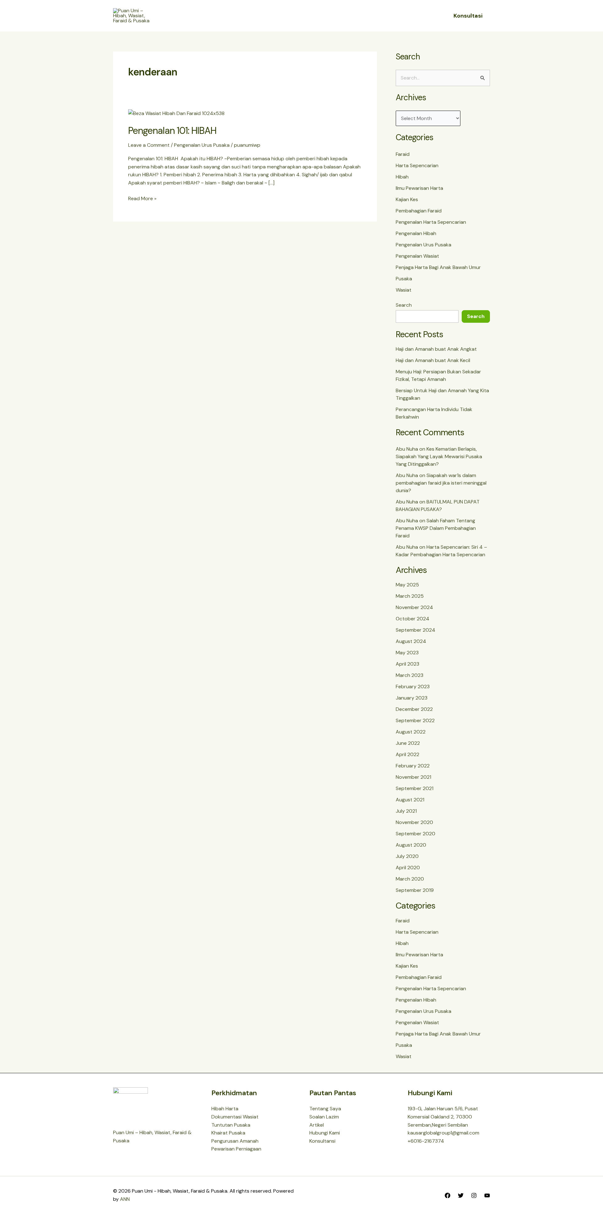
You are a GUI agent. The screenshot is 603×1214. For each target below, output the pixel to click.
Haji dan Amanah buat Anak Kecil (433, 360)
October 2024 (412, 618)
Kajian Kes (407, 199)
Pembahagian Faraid (419, 210)
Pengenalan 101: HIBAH (172, 130)
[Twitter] (461, 1195)
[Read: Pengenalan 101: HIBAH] (176, 113)
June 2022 (408, 743)
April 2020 (408, 867)
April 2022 (407, 754)
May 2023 (407, 652)
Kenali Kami (270, 15)
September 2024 (415, 630)
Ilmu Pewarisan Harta (419, 188)
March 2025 (410, 596)
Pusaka (404, 278)
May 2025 (407, 584)
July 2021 (406, 811)
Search (404, 305)
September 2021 (414, 788)
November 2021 (413, 777)
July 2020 (407, 856)
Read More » (142, 198)
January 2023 (411, 698)
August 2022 (411, 731)
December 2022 (414, 709)
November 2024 (414, 607)
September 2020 (415, 833)
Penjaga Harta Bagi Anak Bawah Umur (438, 267)
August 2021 (410, 799)
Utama (238, 15)
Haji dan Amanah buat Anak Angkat (436, 349)
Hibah (402, 176)
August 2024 (411, 641)
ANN (125, 1199)
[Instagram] (474, 1195)
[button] (287, 15)
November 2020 (414, 822)
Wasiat (403, 290)
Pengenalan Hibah (416, 233)
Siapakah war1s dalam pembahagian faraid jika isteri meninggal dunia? (441, 483)
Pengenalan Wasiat (417, 256)
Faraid (403, 154)
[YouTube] (487, 1195)
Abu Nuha (407, 449)
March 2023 (409, 675)
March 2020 (410, 879)
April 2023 (407, 664)
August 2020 (411, 845)
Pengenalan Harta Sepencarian (431, 222)
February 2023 (413, 686)
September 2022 (415, 720)
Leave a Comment (149, 145)
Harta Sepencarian (417, 165)
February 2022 (413, 765)
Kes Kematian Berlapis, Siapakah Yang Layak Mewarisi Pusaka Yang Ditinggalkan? (439, 456)
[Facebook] (447, 1195)
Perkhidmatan (318, 15)
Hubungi (362, 15)
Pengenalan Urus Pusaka (202, 145)
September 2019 (415, 890)
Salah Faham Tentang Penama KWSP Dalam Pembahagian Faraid (436, 528)
